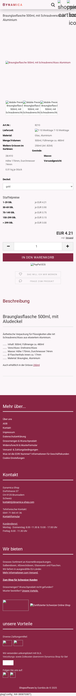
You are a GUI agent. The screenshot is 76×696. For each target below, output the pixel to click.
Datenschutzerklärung (14, 436)
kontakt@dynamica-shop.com (18, 502)
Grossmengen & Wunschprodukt (20, 441)
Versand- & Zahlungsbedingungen (20, 449)
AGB (5, 423)
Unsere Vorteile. (30, 590)
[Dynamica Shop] (11, 4)
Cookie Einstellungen (14, 458)
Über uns (7, 419)
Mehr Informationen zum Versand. (20, 572)
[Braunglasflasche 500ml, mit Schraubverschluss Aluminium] (38, 62)
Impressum (9, 432)
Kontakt (7, 427)
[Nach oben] (10, 690)
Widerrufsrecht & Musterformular (20, 445)
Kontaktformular (11, 516)
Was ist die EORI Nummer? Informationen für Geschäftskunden (36, 454)
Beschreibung (16, 301)
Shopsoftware (26, 687)
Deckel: (7, 179)
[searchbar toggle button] (53, 4)
